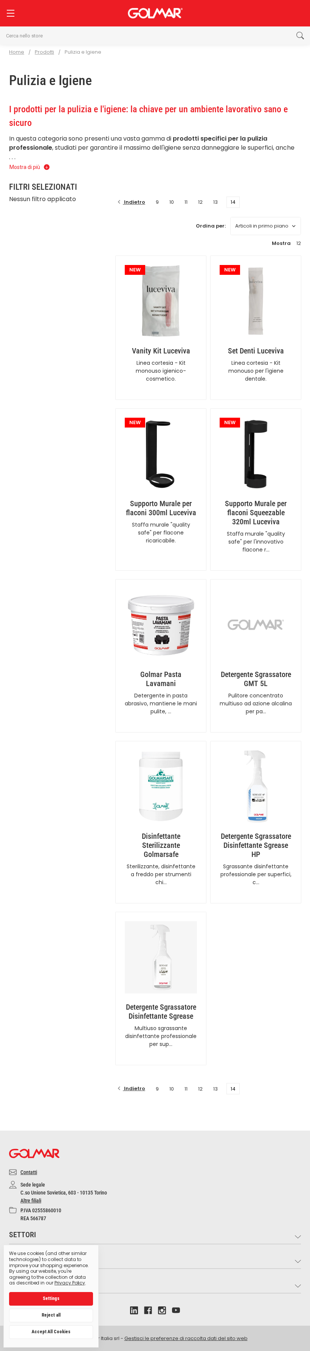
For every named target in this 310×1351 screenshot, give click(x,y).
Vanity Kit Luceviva (161, 350)
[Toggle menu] (10, 13)
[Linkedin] (134, 1310)
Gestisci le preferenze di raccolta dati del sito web (186, 1338)
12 (200, 202)
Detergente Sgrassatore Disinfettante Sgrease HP (256, 845)
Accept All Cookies (51, 1331)
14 (233, 202)
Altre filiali (30, 1201)
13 (215, 202)
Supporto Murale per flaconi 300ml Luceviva (161, 508)
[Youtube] (176, 1310)
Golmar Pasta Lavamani (160, 679)
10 (171, 202)
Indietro (134, 202)
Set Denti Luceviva (256, 350)
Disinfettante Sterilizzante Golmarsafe (161, 845)
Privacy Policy (69, 1283)
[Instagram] (162, 1310)
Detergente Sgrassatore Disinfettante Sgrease (161, 1011)
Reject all (51, 1315)
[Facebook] (148, 1310)
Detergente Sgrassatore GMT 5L (256, 679)
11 (186, 202)
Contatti (28, 1172)
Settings (51, 1298)
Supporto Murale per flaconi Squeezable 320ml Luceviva (256, 512)
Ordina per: (211, 225)
